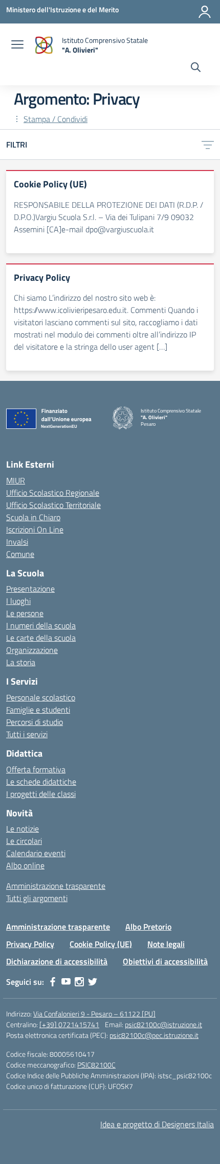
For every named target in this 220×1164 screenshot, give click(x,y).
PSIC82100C (96, 1064)
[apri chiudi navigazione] (17, 45)
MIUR (15, 480)
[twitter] (92, 981)
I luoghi (18, 601)
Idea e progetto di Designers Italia (157, 1124)
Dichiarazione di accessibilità (56, 961)
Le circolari (24, 841)
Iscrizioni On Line (34, 529)
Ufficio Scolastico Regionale (52, 493)
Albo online (25, 865)
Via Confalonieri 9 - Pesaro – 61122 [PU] (94, 1013)
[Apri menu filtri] (208, 144)
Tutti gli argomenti (37, 898)
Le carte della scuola (41, 638)
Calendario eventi (35, 853)
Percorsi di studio (34, 722)
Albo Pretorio (148, 926)
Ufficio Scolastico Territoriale (53, 505)
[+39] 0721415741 (69, 1024)
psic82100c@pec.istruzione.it (154, 1035)
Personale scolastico (40, 697)
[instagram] (79, 981)
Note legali (166, 944)
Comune (20, 554)
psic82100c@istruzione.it (163, 1024)
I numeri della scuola (41, 625)
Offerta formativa (35, 769)
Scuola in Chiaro (33, 517)
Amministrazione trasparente (55, 886)
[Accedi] (204, 11)
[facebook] (52, 981)
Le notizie (22, 828)
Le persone (24, 613)
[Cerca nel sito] (196, 68)
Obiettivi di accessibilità (165, 961)
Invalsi (17, 542)
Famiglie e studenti (38, 710)
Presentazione (30, 589)
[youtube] (66, 981)
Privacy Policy (30, 944)
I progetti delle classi (41, 794)
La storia (20, 662)
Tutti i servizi (27, 734)
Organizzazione (32, 650)
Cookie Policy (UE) (101, 944)
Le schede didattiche (41, 781)
